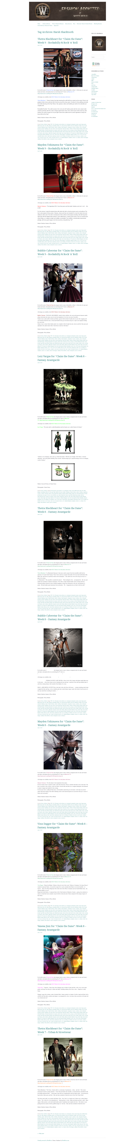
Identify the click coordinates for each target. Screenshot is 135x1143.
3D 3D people (53, 490)
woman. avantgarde (50, 139)
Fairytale (64, 128)
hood (86, 130)
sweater (50, 137)
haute (83, 130)
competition (70, 127)
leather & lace (81, 131)
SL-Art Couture (77, 136)
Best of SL (44, 125)
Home (39, 23)
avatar (77, 124)
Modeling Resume (98, 23)
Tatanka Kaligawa (64, 137)
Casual (85, 125)
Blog (48, 125)
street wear (57, 349)
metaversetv (74, 133)
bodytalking (54, 125)
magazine (55, 133)
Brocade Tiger (64, 125)
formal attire (50, 130)
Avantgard (69, 124)
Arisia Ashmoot (62, 124)
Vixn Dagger (85, 137)
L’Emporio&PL (94, 86)
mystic (51, 134)
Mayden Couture (75, 344)
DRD (92, 80)
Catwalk (39, 127)
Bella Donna (40, 125)
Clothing (59, 127)
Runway (43, 136)
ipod (53, 131)
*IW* (52, 124)
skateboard (54, 136)
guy (74, 130)
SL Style (72, 136)
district (54, 128)
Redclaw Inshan (74, 134)
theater (79, 137)
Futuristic (65, 130)
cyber (81, 127)
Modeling (47, 134)
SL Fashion (68, 136)
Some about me (68, 23)
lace (75, 131)
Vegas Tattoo (93, 94)
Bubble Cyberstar (70, 125)
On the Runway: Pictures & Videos (45, 25)
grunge (71, 130)
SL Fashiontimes (94, 116)
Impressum (56, 25)
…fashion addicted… (46, 23)
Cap (83, 125)
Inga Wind (42, 131)
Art (65, 124)
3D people (57, 124)
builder (80, 125)
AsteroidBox (93, 74)
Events (42, 124)
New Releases (51, 499)
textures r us (75, 137)
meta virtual (64, 133)
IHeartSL (93, 107)
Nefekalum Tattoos (94, 88)
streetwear (42, 137)
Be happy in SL (94, 104)
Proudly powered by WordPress (45, 1140)
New (43, 499)
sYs (60, 137)
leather (77, 131)
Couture (73, 127)
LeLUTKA (93, 85)
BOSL (58, 125)
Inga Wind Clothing (48, 131)
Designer (39, 128)
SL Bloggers (93, 114)
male (58, 344)
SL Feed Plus (93, 110)
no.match (93, 89)
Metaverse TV (69, 133)
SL (60, 136)
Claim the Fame (51, 127)
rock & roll (84, 134)
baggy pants (84, 124)
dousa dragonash (59, 128)
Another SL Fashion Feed (96, 102)
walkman (39, 139)
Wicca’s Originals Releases (58, 23)
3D (53, 124)
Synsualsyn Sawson (55, 137)
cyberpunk (84, 127)
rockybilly (39, 136)
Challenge (43, 127)
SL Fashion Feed (94, 111)
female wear (85, 128)
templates (70, 137)
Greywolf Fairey (53, 495)
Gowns (68, 130)
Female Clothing (79, 128)
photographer (62, 134)
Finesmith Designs (41, 130)
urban (82, 137)
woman (47, 502)
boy (60, 125)
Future (61, 130)
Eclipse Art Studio (94, 82)
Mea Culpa (59, 133)
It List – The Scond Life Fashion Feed (98, 108)
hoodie (39, 131)
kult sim (72, 131)
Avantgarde (73, 124)
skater (58, 136)
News (53, 134)
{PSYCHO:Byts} (94, 91)
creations (77, 127)
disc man (50, 128)
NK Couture (57, 134)
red (66, 134)
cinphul (92, 78)
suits (47, 137)
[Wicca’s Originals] (98, 43)
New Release (46, 499)
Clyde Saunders (64, 127)
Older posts (41, 1133)
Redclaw (68, 134)
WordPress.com (65, 1140)
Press (74, 23)
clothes (56, 127)
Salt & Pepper (94, 93)
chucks (46, 127)
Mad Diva (50, 133)
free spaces (55, 130)
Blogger (50, 125)
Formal (46, 130)
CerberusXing (94, 77)
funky (59, 130)
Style (45, 137)
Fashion (45, 124)
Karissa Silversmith (66, 131)
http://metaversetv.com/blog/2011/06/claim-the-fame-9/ (50, 93)
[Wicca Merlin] (67, 11)
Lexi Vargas (40, 133)
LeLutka (86, 131)
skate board (50, 136)
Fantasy (67, 128)
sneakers (82, 136)
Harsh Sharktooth (78, 130)
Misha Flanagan (80, 133)
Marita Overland (68, 344)
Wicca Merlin (43, 139)
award (80, 124)
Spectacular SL (94, 113)
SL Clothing (63, 136)
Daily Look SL (94, 105)
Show (46, 136)
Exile (92, 83)
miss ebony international (59, 346)
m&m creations (45, 133)
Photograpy (76, 499)
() (61, 423)
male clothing (61, 344)
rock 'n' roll (79, 134)
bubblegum (76, 125)
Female (74, 128)
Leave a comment (58, 139)
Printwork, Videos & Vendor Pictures (84, 23)
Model (44, 134)
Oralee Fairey (65, 499)
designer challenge (44, 128)
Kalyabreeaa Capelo (58, 131)
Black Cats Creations (95, 75)
